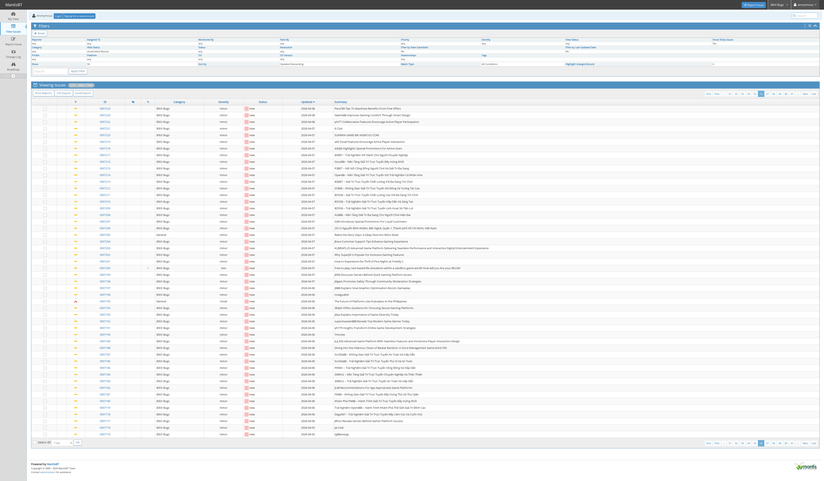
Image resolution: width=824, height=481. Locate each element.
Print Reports (43, 93)
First (708, 93)
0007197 (105, 288)
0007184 (105, 374)
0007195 (105, 301)
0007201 (105, 261)
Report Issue (755, 5)
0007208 (105, 215)
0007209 (105, 208)
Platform (92, 55)
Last (814, 93)
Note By (284, 39)
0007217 (105, 155)
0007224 (105, 108)
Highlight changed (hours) (580, 64)
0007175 (105, 434)
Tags (484, 55)
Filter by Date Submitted (414, 47)
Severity (486, 39)
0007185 (105, 368)
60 (786, 93)
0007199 (105, 275)
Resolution (286, 47)
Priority (405, 39)
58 (773, 93)
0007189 (105, 341)
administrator (47, 472)
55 (755, 93)
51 (730, 93)
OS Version (286, 55)
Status (201, 47)
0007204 (105, 241)
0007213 (105, 182)
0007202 (105, 255)
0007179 (105, 408)
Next (805, 93)
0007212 (105, 188)
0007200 (105, 268)
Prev (717, 93)
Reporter (37, 39)
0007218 (105, 148)
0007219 (105, 142)
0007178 (105, 414)
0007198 (105, 281)
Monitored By (206, 39)
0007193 (105, 315)
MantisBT (53, 464)
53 (742, 93)
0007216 (105, 162)
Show (35, 64)
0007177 (105, 421)
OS (200, 55)
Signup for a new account (79, 16)
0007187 (105, 354)
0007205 (105, 235)
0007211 (105, 195)
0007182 (105, 388)
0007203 (105, 248)
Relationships (408, 55)
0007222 (105, 122)
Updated (306, 102)
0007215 (105, 168)
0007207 (105, 221)
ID (105, 102)
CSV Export (64, 93)
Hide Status (93, 47)
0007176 (105, 428)
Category (37, 47)
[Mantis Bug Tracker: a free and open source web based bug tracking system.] (805, 466)
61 (792, 93)
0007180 (105, 401)
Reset (41, 33)
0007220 (105, 135)
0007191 (105, 328)
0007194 (105, 308)
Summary (341, 102)
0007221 (105, 128)
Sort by (202, 64)
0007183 (105, 381)
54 (748, 93)
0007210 (105, 202)
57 (767, 93)
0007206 (105, 228)
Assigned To (93, 39)
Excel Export (83, 93)
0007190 (105, 334)
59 (780, 93)
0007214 (105, 175)
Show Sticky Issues (723, 39)
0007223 (105, 115)
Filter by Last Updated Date (581, 47)
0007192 (105, 321)
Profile (35, 55)
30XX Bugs (777, 5)
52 (736, 93)
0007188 (105, 348)
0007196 (105, 295)
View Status (572, 39)
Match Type (407, 64)
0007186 (105, 361)
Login (58, 16)
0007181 (105, 394)
